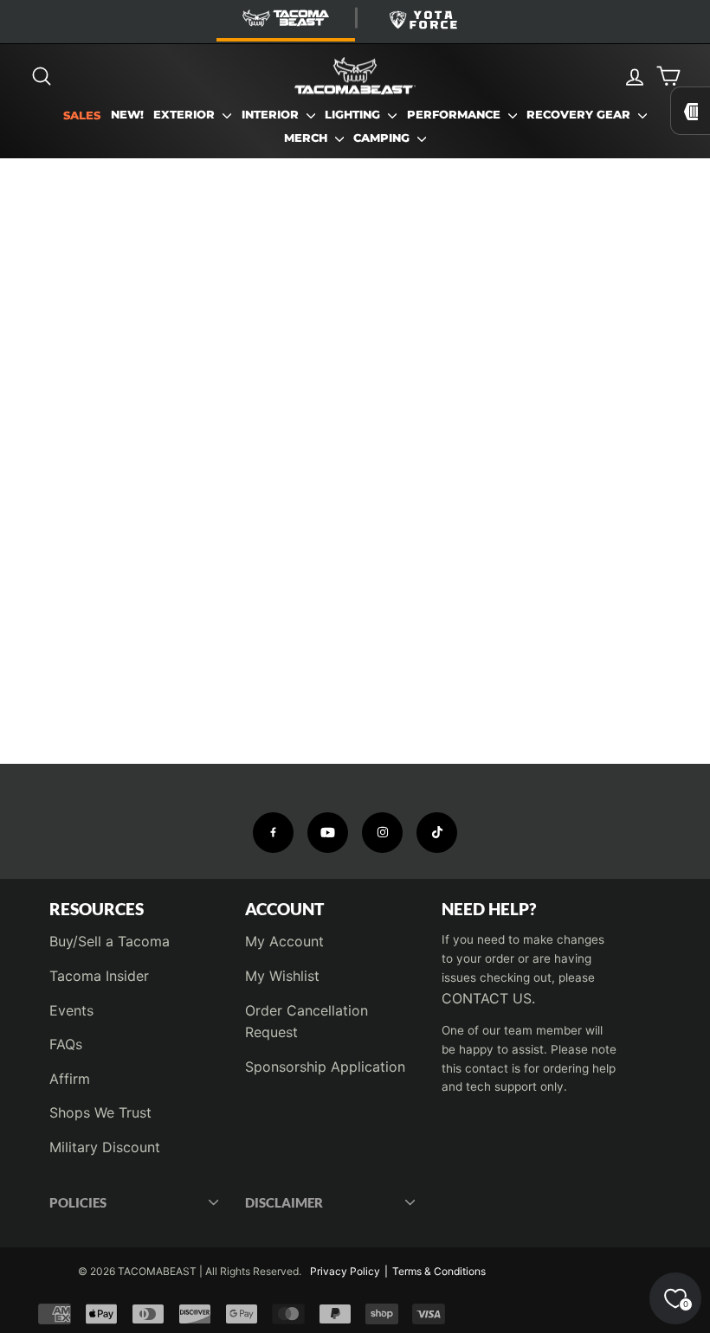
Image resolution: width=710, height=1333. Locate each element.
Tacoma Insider (99, 975)
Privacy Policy (345, 1271)
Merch (307, 137)
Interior (272, 114)
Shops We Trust (100, 1112)
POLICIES (77, 1202)
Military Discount (104, 1147)
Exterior (185, 114)
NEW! (127, 114)
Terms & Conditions (439, 1271)
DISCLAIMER (284, 1202)
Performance (455, 114)
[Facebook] (273, 832)
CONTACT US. (488, 998)
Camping (383, 137)
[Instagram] (382, 832)
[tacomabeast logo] (355, 76)
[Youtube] (327, 832)
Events (71, 1010)
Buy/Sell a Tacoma (109, 941)
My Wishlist (282, 975)
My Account (284, 941)
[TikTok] (436, 832)
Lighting (354, 114)
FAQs (65, 1044)
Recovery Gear (580, 114)
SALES (81, 115)
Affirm (69, 1078)
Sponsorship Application (325, 1066)
